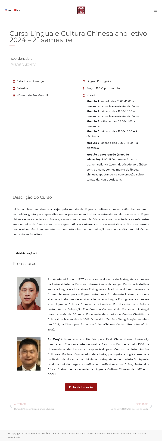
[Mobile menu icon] (155, 10)
